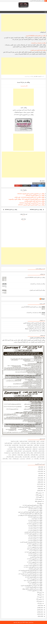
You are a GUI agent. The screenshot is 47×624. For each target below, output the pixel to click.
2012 (41, 609)
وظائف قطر (42, 445)
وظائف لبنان (36, 458)
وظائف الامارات (32, 443)
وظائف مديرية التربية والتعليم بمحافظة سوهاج (32, 589)
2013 (41, 607)
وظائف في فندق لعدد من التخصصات (39, 0)
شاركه (33, 185)
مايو (41, 594)
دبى (32, 458)
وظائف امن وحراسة (12, 447)
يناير (40, 603)
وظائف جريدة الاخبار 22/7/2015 (35, 527)
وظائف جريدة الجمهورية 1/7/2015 (35, 590)
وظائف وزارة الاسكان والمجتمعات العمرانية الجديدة (31, 542)
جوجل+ (17, 185)
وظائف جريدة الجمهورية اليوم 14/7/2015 (33, 552)
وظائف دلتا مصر (41, 447)
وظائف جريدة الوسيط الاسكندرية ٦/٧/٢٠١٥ (33, 580)
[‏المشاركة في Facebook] (40, 181)
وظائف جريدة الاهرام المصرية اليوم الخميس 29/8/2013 (31, 204)
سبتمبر (40, 499)
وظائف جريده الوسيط (14, 441)
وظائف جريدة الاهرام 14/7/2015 (35, 553)
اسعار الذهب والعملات (18, 450)
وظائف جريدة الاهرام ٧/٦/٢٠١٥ (35, 583)
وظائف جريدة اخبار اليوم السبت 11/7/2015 (33, 567)
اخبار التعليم (14, 454)
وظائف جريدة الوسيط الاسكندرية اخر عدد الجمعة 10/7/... (30, 573)
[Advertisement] (23, 22)
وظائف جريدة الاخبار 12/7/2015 (35, 560)
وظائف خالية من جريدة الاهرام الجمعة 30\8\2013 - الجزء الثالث (29, 197)
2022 (41, 475)
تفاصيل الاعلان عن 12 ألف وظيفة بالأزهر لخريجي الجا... (30, 507)
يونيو (40, 592)
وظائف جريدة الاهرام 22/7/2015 (35, 525)
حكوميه (38, 441)
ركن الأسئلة (38, 183)
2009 (41, 616)
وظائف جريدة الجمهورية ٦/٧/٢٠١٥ (35, 582)
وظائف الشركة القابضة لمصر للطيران (38, 50)
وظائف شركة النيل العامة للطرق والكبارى (34, 201)
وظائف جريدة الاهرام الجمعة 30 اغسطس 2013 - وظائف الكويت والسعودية (27, 199)
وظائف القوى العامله (34, 454)
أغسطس (39, 501)
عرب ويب (15, 622)
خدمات (10, 454)
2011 (41, 612)
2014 (41, 605)
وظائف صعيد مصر (8, 445)
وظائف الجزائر (33, 456)
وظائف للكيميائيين (10, 450)
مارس (40, 599)
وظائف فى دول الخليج (40, 443)
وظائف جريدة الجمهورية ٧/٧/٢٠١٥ (35, 578)
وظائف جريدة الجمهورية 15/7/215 (35, 547)
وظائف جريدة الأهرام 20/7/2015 (35, 535)
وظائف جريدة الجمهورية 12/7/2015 (34, 562)
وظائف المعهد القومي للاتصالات (35, 568)
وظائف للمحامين (41, 450)
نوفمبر (40, 495)
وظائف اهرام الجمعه (31, 441)
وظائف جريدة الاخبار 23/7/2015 (35, 522)
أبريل (40, 597)
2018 (41, 484)
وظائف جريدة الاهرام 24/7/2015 (36, 209)
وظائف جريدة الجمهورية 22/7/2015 (34, 523)
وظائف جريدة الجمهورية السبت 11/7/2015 (33, 565)
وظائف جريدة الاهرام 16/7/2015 (35, 540)
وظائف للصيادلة (20, 454)
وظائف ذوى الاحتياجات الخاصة (39, 452)
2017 (41, 486)
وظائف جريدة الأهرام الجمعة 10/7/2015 (33, 577)
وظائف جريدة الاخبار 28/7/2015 (35, 508)
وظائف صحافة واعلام (10, 456)
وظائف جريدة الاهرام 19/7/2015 (35, 538)
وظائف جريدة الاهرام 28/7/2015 (35, 510)
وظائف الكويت (36, 445)
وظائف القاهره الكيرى (8, 443)
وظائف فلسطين (26, 454)
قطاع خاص (42, 441)
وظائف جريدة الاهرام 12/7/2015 (35, 563)
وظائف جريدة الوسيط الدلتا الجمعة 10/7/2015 (32, 572)
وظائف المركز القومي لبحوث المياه (34, 548)
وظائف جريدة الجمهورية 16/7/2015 (34, 543)
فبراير (40, 601)
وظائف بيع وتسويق (28, 447)
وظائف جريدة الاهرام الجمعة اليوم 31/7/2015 (32, 505)
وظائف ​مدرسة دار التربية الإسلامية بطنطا (35, 328)
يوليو (40, 503)
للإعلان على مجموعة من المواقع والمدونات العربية (31, 585)
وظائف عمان (42, 458)
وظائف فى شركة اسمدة (37, 518)
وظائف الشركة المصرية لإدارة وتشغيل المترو (34, 323)
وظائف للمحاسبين (15, 445)
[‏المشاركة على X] (41, 181)
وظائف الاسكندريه (16, 443)
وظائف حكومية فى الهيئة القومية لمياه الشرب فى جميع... (30, 512)
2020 (41, 480)
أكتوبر (40, 497)
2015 (41, 490)
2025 (41, 469)
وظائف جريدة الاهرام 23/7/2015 (11, 209)
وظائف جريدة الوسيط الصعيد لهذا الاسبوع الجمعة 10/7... (30, 570)
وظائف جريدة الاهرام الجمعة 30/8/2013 (35, 195)
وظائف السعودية (30, 445)
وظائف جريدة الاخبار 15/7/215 (35, 550)
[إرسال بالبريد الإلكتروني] (44, 181)
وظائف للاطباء (35, 450)
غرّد (40, 185)
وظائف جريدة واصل (18, 456)
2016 (41, 488)
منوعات (10, 458)
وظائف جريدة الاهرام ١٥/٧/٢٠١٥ (35, 545)
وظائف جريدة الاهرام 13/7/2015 (35, 555)
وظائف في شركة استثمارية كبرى (37, 330)
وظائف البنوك (23, 452)
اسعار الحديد (28, 458)
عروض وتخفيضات (16, 458)
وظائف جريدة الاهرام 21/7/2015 (35, 530)
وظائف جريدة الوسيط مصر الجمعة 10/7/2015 (32, 575)
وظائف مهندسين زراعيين (27, 450)
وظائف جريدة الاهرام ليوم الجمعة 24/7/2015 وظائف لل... (30, 515)
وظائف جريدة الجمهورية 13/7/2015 (34, 558)
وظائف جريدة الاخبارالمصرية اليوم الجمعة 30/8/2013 (32, 203)
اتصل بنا (34, 183)
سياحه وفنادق (35, 447)
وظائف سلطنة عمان (20, 447)
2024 (41, 471)
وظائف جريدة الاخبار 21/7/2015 (35, 528)
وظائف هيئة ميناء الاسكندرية (36, 557)
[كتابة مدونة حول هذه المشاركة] (42, 181)
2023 (41, 473)
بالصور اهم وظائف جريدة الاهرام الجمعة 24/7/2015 (31, 513)
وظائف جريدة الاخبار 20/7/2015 (35, 537)
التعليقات (27, 185)
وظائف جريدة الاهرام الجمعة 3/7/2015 (34, 587)
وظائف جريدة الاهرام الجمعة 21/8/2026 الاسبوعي (36, 35)
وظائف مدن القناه (30, 452)
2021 (41, 477)
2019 (41, 482)
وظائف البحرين (41, 454)
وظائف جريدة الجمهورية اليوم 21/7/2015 (33, 533)
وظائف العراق (5, 458)
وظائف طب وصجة (23, 445)
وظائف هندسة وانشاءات (25, 443)
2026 (41, 467)
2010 (41, 614)
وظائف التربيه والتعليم (23, 441)
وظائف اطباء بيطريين (40, 456)
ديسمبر (40, 492)
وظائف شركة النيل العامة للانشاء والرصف (33, 532)
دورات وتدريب (22, 458)
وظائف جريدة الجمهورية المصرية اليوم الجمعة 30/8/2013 (31, 193)
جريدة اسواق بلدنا (7, 452)
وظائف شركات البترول (15, 452)
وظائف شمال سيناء (26, 456)
